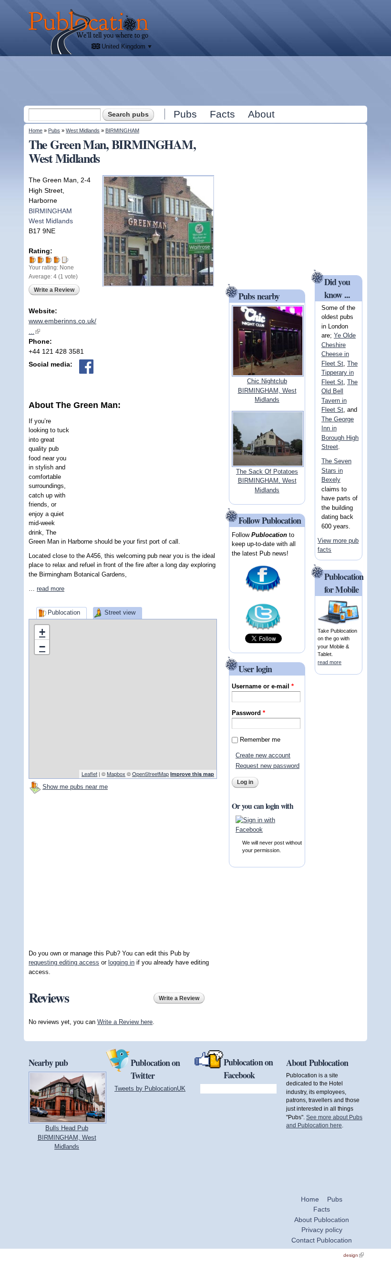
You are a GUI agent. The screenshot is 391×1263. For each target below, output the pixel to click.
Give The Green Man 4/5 (57, 259)
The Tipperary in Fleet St (339, 373)
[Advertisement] (196, 80)
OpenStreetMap (150, 773)
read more (50, 588)
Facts (222, 114)
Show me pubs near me (75, 786)
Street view (119, 612)
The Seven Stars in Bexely (336, 470)
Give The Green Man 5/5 (65, 259)
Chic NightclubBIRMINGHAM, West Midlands (267, 390)
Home (35, 130)
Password (248, 712)
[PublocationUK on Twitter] (263, 629)
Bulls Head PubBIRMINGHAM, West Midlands (67, 1137)
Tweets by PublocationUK (149, 1088)
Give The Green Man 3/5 (49, 259)
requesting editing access (64, 962)
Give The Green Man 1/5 (33, 259)
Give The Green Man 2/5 (41, 259)
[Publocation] (91, 31)
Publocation (64, 612)
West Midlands (83, 130)
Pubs (185, 114)
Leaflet (89, 773)
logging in (121, 962)
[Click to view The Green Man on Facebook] (86, 366)
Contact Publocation (321, 1240)
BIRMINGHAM (122, 130)
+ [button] (42, 632)
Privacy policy (321, 1229)
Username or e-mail (263, 686)
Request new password (267, 765)
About (261, 114)
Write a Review (54, 290)
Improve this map (192, 773)
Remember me (260, 739)
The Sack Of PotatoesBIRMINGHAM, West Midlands (267, 481)
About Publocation (321, 1219)
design (353, 1255)
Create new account (263, 755)
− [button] (42, 647)
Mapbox (116, 773)
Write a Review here (125, 1021)
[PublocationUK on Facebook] (263, 591)
